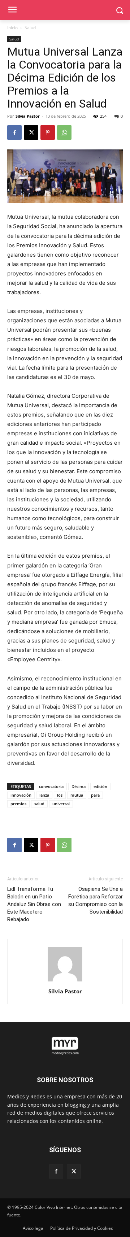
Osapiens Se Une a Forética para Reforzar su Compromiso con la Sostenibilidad (95, 900)
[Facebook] (14, 132)
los (59, 795)
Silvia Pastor (28, 116)
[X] (31, 132)
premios (18, 803)
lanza (44, 795)
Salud (30, 28)
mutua (76, 795)
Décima (79, 786)
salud (39, 803)
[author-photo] (65, 981)
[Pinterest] (47, 132)
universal (61, 803)
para (95, 795)
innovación (20, 795)
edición (100, 786)
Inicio (12, 28)
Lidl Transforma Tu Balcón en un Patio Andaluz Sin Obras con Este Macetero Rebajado (34, 904)
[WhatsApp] (64, 132)
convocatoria (51, 786)
